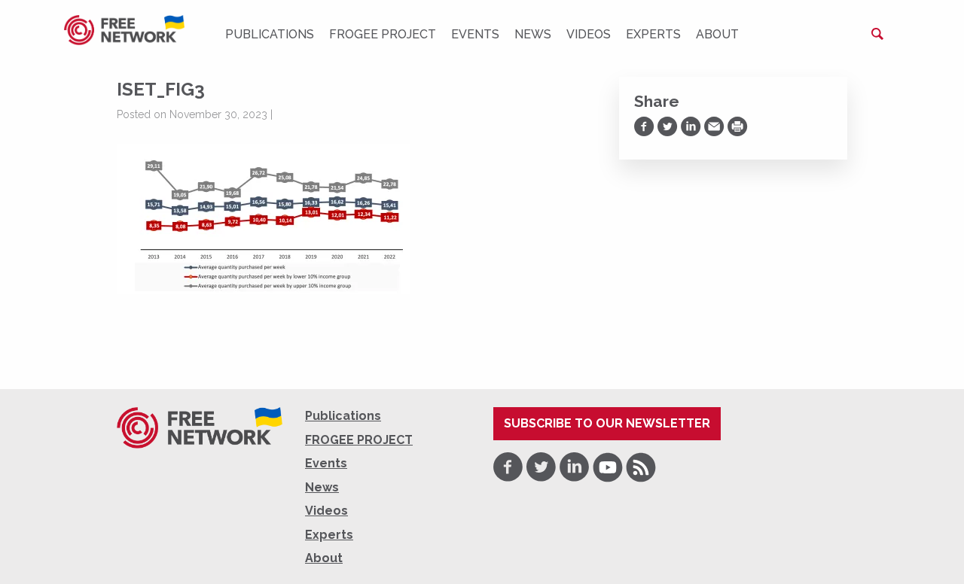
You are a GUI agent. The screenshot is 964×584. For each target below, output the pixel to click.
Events (475, 34)
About (717, 34)
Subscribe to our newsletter (607, 423)
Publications (269, 34)
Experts (653, 34)
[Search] (877, 33)
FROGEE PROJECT (382, 34)
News (532, 34)
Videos (588, 34)
